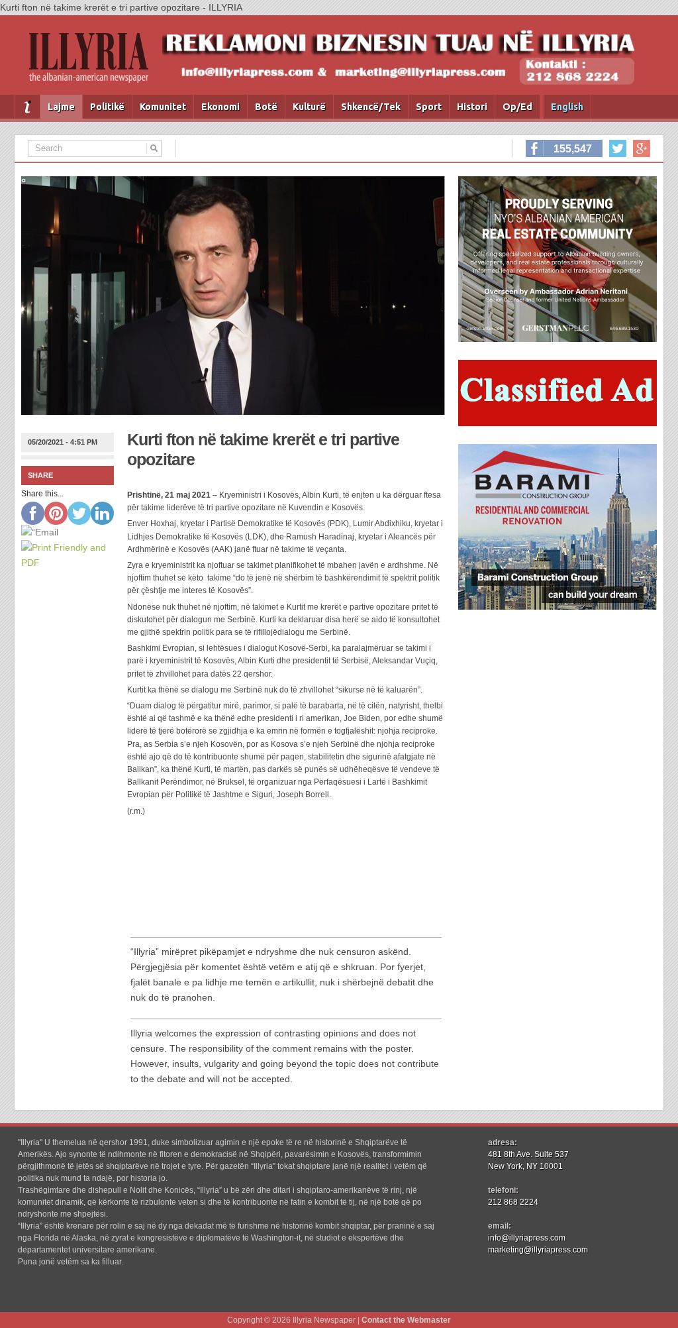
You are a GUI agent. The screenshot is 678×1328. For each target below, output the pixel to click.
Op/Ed (517, 106)
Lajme (61, 106)
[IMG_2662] (557, 338)
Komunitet (163, 106)
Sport (429, 106)
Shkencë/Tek (371, 106)
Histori (472, 106)
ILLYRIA (94, 63)
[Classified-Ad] (557, 422)
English (567, 106)
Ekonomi (220, 106)
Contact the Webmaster (406, 1320)
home (27, 107)
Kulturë (309, 106)
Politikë (107, 106)
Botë (266, 106)
